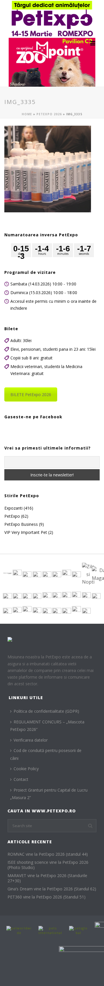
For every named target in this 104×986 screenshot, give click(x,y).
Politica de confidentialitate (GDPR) (46, 711)
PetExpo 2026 (49, 114)
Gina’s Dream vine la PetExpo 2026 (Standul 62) (52, 889)
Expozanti (13, 508)
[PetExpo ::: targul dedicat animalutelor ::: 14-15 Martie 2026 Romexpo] (52, 43)
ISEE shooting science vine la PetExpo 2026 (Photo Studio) (48, 865)
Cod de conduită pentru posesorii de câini (45, 754)
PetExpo (12, 516)
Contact (21, 779)
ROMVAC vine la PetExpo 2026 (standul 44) (48, 854)
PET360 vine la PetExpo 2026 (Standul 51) (47, 897)
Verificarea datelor (31, 740)
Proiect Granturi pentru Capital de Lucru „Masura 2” (49, 794)
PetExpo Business (21, 524)
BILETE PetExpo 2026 (30, 394)
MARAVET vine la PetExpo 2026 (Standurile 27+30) (47, 878)
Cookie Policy (26, 768)
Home (27, 114)
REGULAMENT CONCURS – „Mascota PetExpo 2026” (47, 725)
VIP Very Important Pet (25, 532)
